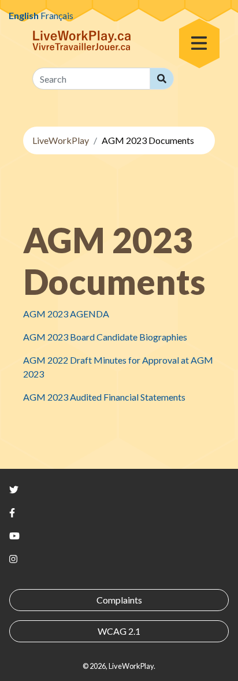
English (24, 15)
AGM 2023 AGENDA (66, 313)
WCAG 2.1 (119, 631)
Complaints (119, 599)
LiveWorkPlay (60, 140)
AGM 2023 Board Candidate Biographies (105, 336)
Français (56, 15)
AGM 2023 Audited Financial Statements (104, 396)
